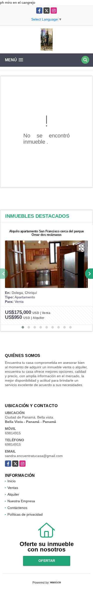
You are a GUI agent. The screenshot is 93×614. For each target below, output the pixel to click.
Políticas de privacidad (25, 514)
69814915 (13, 433)
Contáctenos (17, 508)
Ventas (12, 488)
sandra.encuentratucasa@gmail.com (34, 456)
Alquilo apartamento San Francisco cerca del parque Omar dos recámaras (46, 233)
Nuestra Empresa (21, 501)
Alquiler (13, 494)
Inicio (11, 481)
